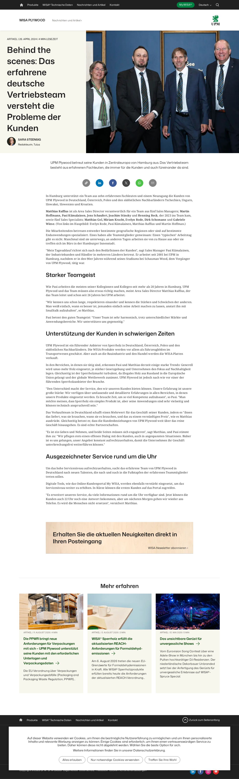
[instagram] (208, 771)
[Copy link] (86, 183)
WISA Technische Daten (56, 720)
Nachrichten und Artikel (66, 20)
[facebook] (200, 771)
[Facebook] (113, 183)
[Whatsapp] (139, 183)
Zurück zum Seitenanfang (204, 720)
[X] (126, 183)
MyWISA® (185, 4)
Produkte (32, 720)
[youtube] (216, 771)
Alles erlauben (72, 760)
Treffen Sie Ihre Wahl (162, 760)
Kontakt (113, 720)
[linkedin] (193, 771)
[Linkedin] (99, 183)
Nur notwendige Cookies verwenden (115, 760)
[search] (217, 5)
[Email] (153, 183)
